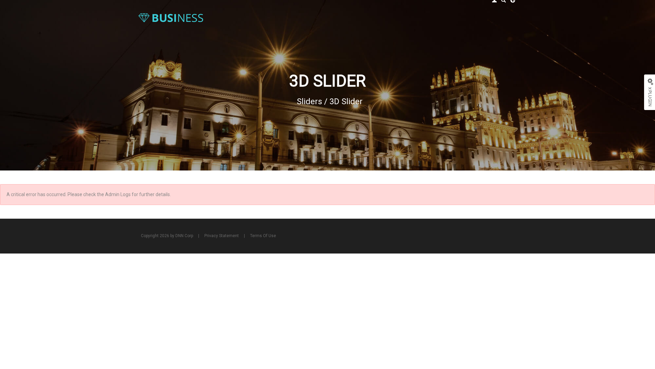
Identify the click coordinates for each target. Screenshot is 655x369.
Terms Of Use (263, 235)
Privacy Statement (221, 235)
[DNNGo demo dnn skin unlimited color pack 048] (170, 17)
